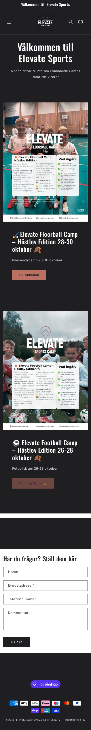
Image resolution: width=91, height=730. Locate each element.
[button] (9, 22)
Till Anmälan (29, 275)
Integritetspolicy (74, 719)
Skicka (17, 642)
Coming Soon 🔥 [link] (33, 483)
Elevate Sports (25, 720)
